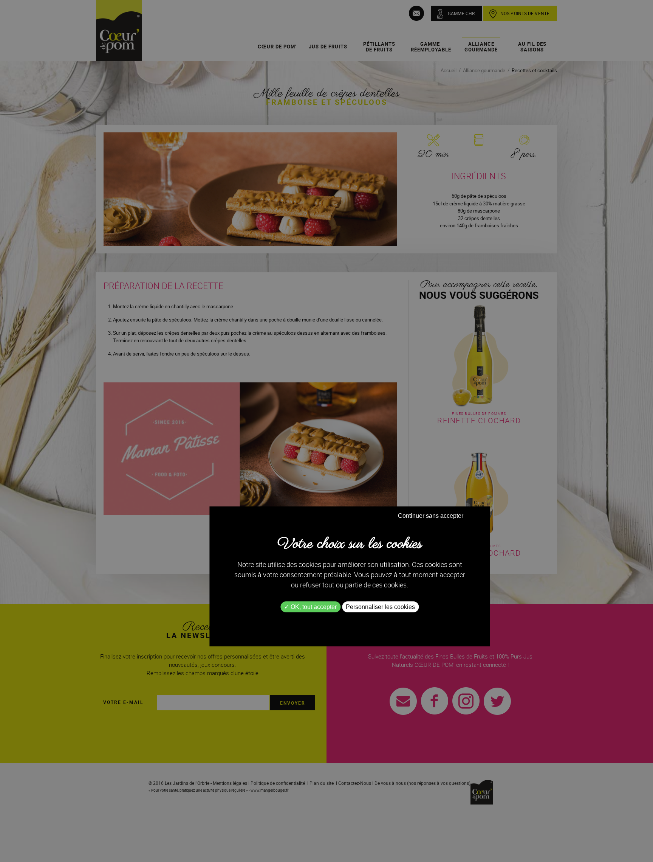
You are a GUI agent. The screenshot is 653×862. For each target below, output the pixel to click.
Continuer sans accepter (430, 516)
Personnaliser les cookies (380, 607)
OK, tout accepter (313, 607)
